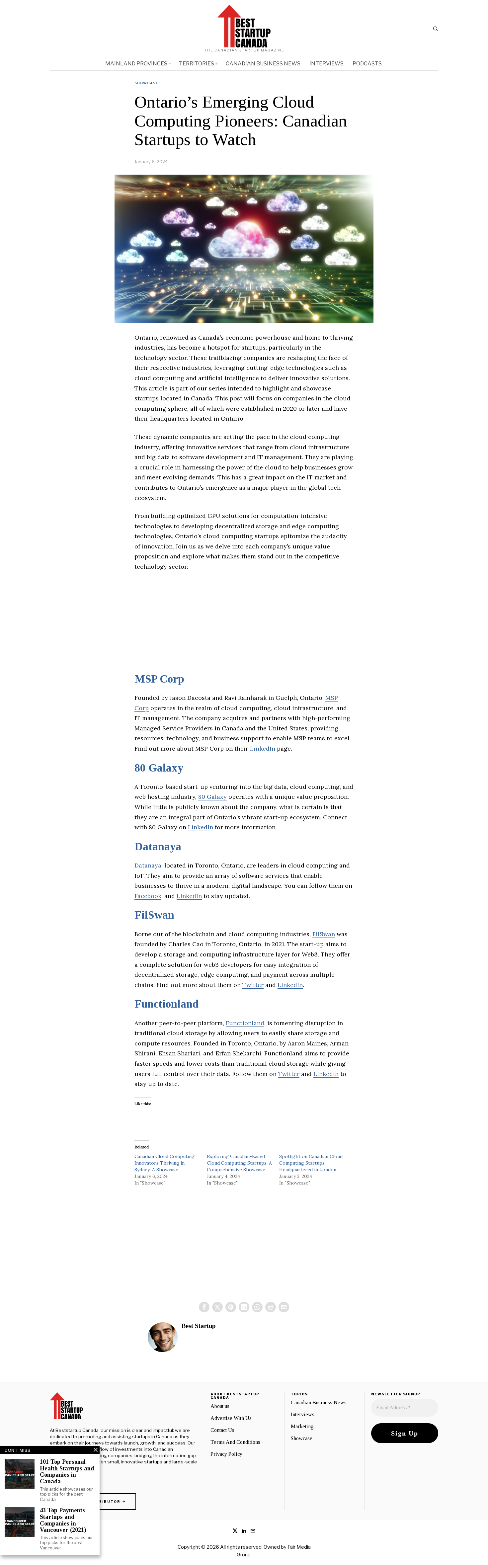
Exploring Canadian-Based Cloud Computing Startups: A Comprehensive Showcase (239, 1163)
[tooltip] (204, 1307)
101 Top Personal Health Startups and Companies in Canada (67, 1472)
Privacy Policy (226, 1454)
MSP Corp (159, 679)
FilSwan (154, 915)
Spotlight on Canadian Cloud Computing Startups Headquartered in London (311, 1163)
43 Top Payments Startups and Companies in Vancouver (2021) (63, 1520)
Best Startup (199, 1325)
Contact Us (222, 1430)
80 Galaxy (158, 768)
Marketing (302, 1426)
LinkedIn (262, 748)
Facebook (147, 896)
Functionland (166, 1004)
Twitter (253, 985)
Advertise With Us (231, 1418)
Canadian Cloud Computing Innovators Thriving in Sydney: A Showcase (164, 1163)
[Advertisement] (244, 626)
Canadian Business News (319, 1402)
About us (219, 1406)
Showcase (146, 83)
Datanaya (157, 847)
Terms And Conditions (235, 1442)
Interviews (302, 1414)
